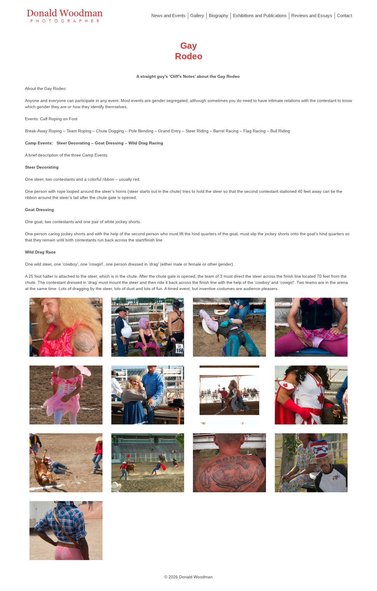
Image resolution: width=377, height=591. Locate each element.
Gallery (197, 15)
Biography (218, 15)
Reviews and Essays (311, 15)
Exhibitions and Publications (260, 15)
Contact (344, 15)
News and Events (168, 15)
